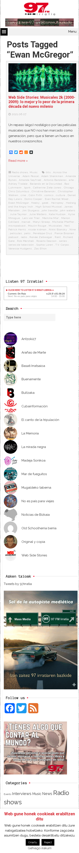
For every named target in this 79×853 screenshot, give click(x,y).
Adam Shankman (52, 176)
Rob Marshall (25, 240)
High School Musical (49, 206)
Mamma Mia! (50, 218)
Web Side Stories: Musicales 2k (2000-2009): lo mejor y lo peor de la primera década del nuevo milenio (41, 102)
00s (48, 172)
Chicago (69, 187)
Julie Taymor (18, 214)
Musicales (55, 225)
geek (45, 202)
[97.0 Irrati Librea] (39, 10)
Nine (73, 229)
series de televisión (21, 244)
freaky (35, 202)
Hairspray (57, 202)
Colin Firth (35, 195)
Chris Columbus (18, 191)
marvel (25, 221)
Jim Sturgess (30, 210)
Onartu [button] (32, 842)
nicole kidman (37, 229)
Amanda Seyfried (30, 179)
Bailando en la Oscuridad (46, 183)
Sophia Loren (44, 244)
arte (71, 179)
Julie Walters (38, 214)
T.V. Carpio (62, 244)
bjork (27, 187)
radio (24, 237)
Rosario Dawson (46, 240)
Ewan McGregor (18, 202)
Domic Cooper (33, 199)
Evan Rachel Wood (57, 199)
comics (49, 195)
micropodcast (17, 225)
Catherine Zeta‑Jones (47, 187)
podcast (13, 237)
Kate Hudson (57, 214)
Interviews (21, 793)
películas (16, 233)
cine (23, 195)
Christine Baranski (43, 191)
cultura (60, 195)
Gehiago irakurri (39, 848)
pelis (27, 233)
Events (7, 794)
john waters (67, 210)
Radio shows (20, 172)
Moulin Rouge (37, 225)
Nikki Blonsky (58, 229)
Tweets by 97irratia (18, 584)
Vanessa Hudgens (20, 248)
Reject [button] (48, 842)
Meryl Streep (41, 221)
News (47, 793)
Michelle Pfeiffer (63, 221)
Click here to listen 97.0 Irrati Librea (29, 290)
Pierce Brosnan (64, 233)
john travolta (50, 210)
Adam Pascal (31, 176)
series (63, 240)
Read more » (18, 161)
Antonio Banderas (55, 179)
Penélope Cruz (42, 233)
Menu (72, 31)
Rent (58, 237)
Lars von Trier (31, 218)
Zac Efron (40, 248)
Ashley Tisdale (18, 183)
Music (34, 172)
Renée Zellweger (40, 237)
